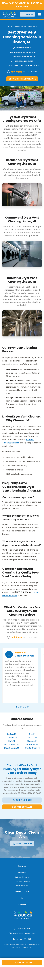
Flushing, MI (32, 741)
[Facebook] (25, 939)
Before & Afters (22, 891)
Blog (22, 898)
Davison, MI (12, 737)
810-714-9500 (24, 800)
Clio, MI (32, 734)
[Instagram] (29, 939)
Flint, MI (11, 741)
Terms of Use (27, 947)
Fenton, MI (32, 737)
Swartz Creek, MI (32, 748)
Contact (22, 904)
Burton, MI (11, 734)
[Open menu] (39, 14)
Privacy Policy (16, 947)
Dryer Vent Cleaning (22, 881)
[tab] (16, 707)
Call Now (29, 14)
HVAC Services (22, 885)
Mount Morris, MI (11, 748)
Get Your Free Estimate (22, 78)
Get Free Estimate (22, 962)
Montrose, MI (32, 744)
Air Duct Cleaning (22, 877)
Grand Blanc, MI (11, 744)
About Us (22, 866)
